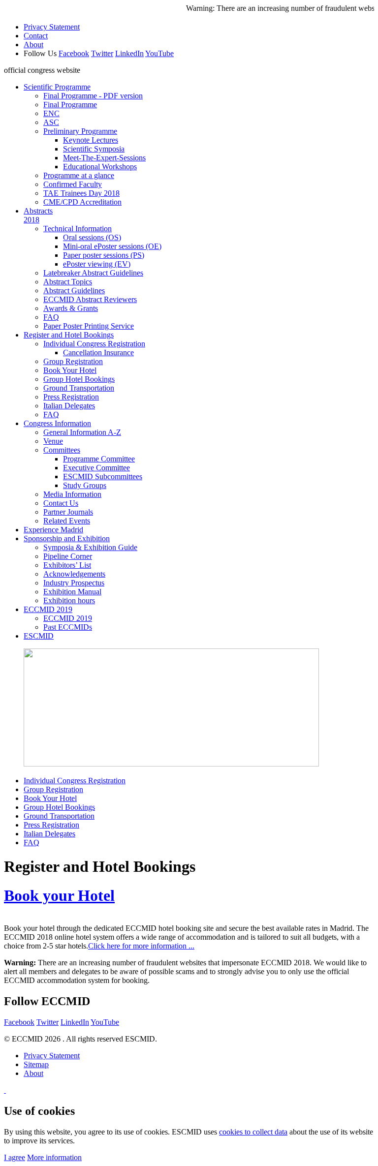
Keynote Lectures (90, 140)
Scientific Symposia (94, 149)
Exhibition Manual (72, 591)
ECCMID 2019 (48, 609)
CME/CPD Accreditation (82, 202)
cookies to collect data (253, 1132)
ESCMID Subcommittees (102, 476)
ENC (51, 113)
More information (54, 1157)
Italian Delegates (69, 405)
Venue (53, 441)
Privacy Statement (52, 27)
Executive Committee (96, 467)
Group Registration (73, 361)
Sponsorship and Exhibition (67, 538)
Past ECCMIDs (67, 627)
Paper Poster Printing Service (88, 326)
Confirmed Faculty (72, 184)
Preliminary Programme (80, 131)
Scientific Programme (57, 87)
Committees (61, 450)
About (33, 44)
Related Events (66, 521)
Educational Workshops (100, 166)
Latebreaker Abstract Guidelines (93, 273)
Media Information (72, 494)
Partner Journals (68, 512)
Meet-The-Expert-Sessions (104, 157)
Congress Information (57, 423)
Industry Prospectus (73, 583)
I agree (14, 1157)
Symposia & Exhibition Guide (90, 547)
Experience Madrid (53, 529)
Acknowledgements (74, 574)
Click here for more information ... (141, 946)
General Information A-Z (82, 432)
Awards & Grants (70, 308)
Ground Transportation (78, 388)
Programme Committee (99, 459)
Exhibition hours (69, 600)
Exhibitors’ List (67, 565)
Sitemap (36, 1064)
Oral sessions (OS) (92, 237)
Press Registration (71, 397)
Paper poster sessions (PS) (103, 255)
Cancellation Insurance (98, 352)
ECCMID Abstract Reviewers (90, 299)
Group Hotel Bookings (79, 379)
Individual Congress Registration (94, 343)
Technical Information (77, 228)
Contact (36, 35)
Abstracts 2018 (38, 215)
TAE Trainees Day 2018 (81, 193)
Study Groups (84, 485)
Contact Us (60, 503)
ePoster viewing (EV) (96, 264)
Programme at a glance (78, 175)
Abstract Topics (67, 281)
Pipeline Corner (67, 556)
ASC (51, 122)
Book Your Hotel (69, 370)
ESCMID (39, 636)
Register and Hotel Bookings (69, 335)
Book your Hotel (59, 895)
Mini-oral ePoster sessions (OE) (112, 246)
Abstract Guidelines (74, 290)
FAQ (51, 317)
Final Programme (70, 104)
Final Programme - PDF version (93, 96)
